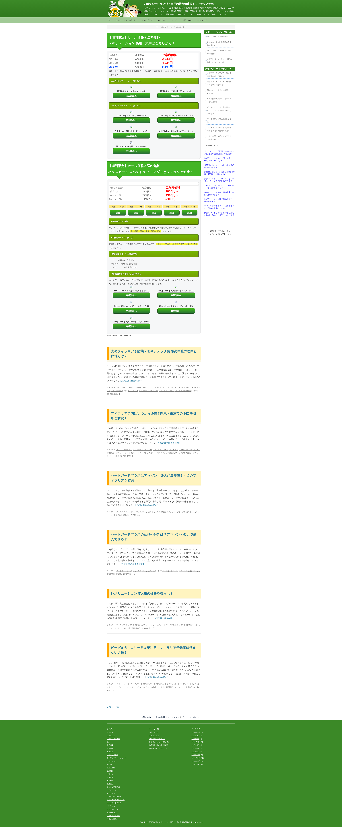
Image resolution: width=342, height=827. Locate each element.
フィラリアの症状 (169, 387)
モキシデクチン (179, 687)
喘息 (108, 742)
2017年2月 (195, 748)
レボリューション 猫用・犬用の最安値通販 (172, 822)
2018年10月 (196, 732)
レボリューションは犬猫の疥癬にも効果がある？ (219, 200)
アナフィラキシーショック (116, 758)
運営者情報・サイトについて (159, 748)
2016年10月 (196, 761)
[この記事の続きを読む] (131, 380)
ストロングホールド (124, 449)
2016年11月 (196, 758)
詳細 (118, 212)
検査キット (111, 774)
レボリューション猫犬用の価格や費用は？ (142, 593)
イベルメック (121, 684)
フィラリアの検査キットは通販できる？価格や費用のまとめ (219, 207)
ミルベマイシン (171, 684)
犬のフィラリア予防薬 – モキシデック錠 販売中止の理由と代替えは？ (219, 152)
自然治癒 (110, 748)
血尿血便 (110, 751)
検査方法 (110, 777)
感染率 (109, 764)
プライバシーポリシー (191, 717)
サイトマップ (201, 20)
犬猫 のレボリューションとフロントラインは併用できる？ (219, 186)
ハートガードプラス (144, 387)
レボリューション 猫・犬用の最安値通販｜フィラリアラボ (178, 3)
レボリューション (122, 453)
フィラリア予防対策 (183, 390)
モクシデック (116, 390)
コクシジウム (111, 761)
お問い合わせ (187, 20)
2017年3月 (195, 745)
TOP (109, 20)
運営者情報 (160, 717)
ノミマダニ (174, 20)
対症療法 (110, 783)
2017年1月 (195, 751)
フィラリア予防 (183, 387)
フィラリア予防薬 (146, 20)
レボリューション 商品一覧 (126, 20)
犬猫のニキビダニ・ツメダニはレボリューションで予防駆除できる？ (219, 179)
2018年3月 (195, 739)
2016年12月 (196, 755)
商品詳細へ (131, 95)
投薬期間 (110, 771)
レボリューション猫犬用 (124, 628)
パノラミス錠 (111, 806)
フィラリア (162, 20)
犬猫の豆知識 (111, 819)
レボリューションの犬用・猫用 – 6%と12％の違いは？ (218, 159)
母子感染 (110, 745)
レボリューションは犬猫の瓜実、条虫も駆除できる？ (219, 193)
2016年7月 (195, 764)
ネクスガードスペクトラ (125, 387)
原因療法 (110, 780)
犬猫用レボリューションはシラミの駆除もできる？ (219, 166)
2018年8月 (195, 735)
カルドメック (133, 390)
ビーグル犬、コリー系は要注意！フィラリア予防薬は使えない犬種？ (219, 110)
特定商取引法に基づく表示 (158, 745)
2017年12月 (196, 742)
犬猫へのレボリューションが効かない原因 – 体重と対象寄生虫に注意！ (219, 213)
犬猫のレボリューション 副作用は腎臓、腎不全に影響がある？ (219, 173)
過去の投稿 (113, 707)
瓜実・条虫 (111, 767)
